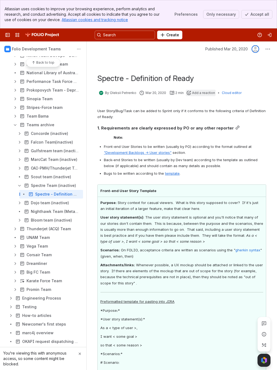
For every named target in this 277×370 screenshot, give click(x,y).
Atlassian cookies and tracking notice (95, 19)
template (172, 173)
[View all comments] (264, 323)
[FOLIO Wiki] (42, 35)
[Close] (80, 353)
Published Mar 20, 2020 (226, 49)
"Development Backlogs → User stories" (138, 152)
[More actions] (78, 49)
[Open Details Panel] (264, 334)
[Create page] (264, 345)
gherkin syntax (247, 250)
